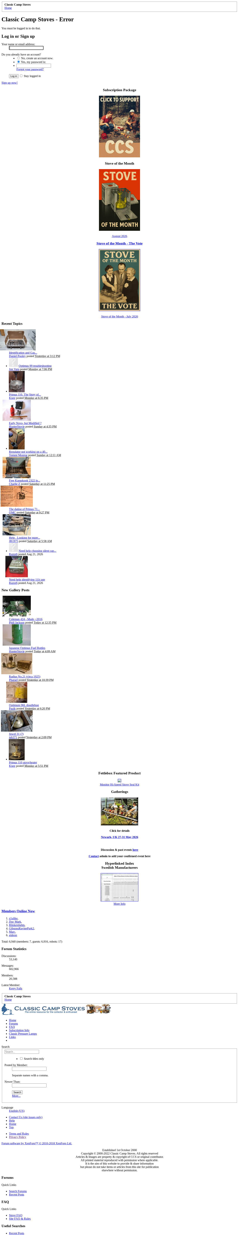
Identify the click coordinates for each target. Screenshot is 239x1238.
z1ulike (13, 918)
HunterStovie (17, 426)
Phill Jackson (16, 622)
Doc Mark (15, 921)
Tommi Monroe (18, 455)
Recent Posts (16, 1194)
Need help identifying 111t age (27, 579)
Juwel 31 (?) (16, 734)
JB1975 (13, 541)
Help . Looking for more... (24, 537)
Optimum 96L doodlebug (24, 705)
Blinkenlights (17, 925)
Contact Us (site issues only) (25, 1117)
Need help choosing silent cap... (37, 550)
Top (11, 1127)
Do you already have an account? (21, 54)
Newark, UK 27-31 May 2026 (119, 837)
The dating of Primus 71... (24, 509)
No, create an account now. (36, 58)
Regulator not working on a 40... (28, 451)
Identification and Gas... (23, 352)
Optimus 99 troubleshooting (35, 365)
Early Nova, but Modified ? (25, 423)
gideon (13, 935)
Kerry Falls (15, 988)
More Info (119, 903)
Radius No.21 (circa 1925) (24, 676)
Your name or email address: (18, 44)
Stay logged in (32, 76)
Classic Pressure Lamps (23, 1033)
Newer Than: (12, 1081)
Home (12, 1020)
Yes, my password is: (33, 62)
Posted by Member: (15, 1065)
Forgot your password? (30, 69)
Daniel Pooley (17, 356)
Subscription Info (19, 1030)
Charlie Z (14, 483)
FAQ (12, 1027)
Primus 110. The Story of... (25, 394)
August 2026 (119, 236)
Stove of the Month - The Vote (119, 243)
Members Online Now (18, 911)
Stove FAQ (15, 1215)
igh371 (13, 737)
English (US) (16, 1110)
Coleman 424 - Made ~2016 (25, 619)
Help (12, 1120)
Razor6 (13, 554)
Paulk (12, 708)
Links (12, 1037)
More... (16, 1095)
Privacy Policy (17, 1137)
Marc (12, 931)
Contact (94, 856)
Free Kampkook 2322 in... (24, 480)
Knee (12, 398)
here (135, 849)
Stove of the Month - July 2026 (119, 316)
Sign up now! (9, 82)
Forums (13, 1023)
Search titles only (33, 1058)
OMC (12, 512)
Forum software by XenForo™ (36, 1143)
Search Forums (18, 1191)
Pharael (13, 680)
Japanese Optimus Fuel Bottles (27, 648)
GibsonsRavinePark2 (21, 928)
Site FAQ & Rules (20, 1218)
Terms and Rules (19, 1133)
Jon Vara (14, 369)
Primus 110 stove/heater (23, 762)
